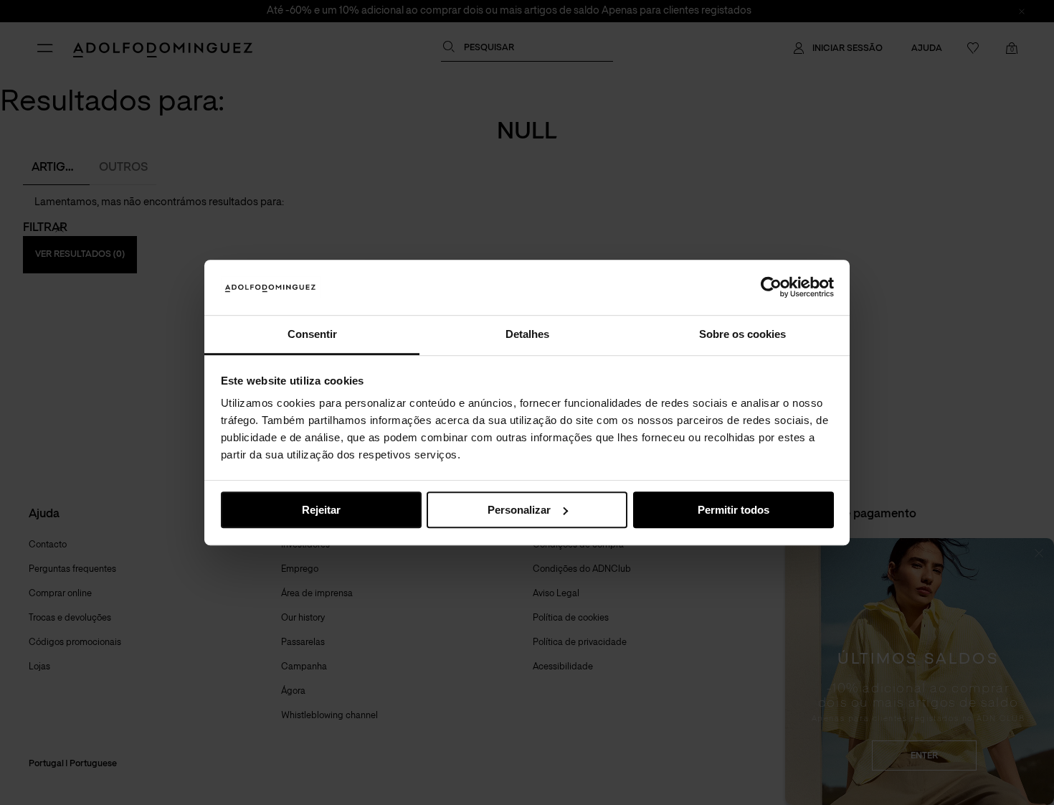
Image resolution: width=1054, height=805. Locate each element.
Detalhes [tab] (527, 334)
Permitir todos (733, 510)
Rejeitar (321, 510)
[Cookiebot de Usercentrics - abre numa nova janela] (771, 287)
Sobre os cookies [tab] (742, 334)
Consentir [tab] (312, 334)
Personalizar (519, 510)
